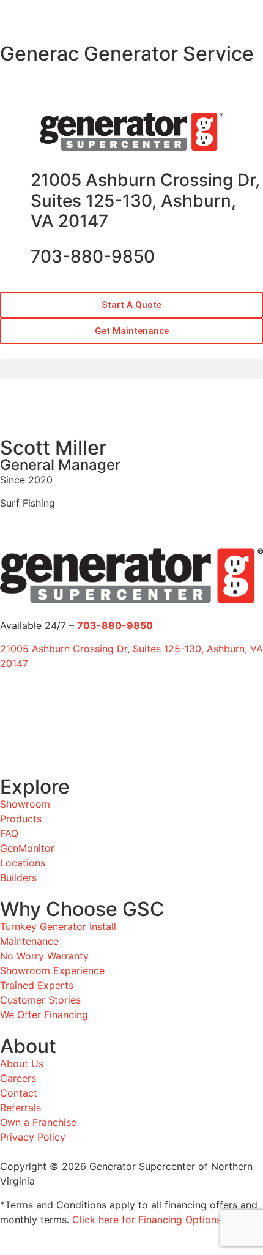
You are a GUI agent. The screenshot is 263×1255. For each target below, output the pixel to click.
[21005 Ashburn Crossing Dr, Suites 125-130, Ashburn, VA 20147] (15, 180)
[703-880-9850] (15, 257)
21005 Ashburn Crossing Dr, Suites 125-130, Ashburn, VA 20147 (145, 200)
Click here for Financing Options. (148, 1219)
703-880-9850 (93, 256)
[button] (6, 62)
